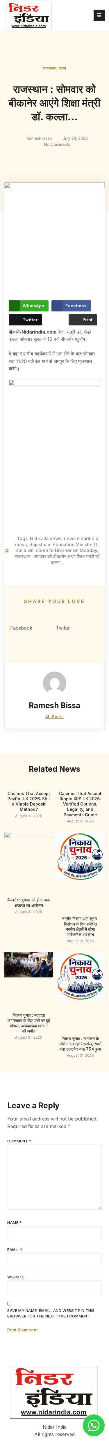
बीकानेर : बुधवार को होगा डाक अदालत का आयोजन (28, 902)
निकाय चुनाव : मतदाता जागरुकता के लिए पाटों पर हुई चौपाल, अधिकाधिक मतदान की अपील (29, 1023)
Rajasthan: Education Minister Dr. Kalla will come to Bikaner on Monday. (57, 548)
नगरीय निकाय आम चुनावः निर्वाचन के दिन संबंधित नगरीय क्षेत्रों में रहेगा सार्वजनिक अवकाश (80, 926)
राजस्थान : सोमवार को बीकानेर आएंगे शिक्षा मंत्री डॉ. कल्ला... (58, 559)
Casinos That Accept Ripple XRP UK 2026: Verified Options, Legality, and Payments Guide (80, 804)
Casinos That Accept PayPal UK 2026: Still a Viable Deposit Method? (29, 801)
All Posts (54, 716)
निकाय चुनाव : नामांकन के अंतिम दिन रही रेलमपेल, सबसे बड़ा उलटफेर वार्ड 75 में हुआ (80, 1043)
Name (14, 1222)
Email (14, 1249)
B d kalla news (45, 538)
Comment (19, 1141)
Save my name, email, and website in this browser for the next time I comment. (51, 1313)
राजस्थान (49, 68)
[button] (31, 624)
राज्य (62, 68)
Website (15, 1277)
